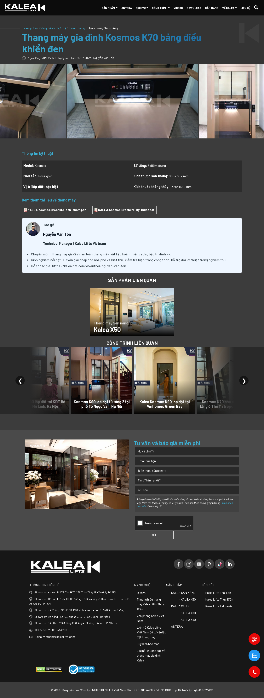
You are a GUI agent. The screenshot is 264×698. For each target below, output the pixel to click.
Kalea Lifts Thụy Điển (219, 599)
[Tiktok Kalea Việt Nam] (219, 564)
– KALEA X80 (187, 613)
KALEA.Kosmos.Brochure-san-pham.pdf (56, 210)
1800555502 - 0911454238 (50, 630)
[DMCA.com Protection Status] (49, 669)
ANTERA (177, 626)
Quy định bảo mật (148, 644)
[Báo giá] (254, 639)
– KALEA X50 (187, 599)
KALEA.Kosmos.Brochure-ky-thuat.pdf (126, 210)
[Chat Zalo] (254, 655)
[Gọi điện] (254, 671)
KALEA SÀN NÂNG (183, 592)
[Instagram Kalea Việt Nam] (189, 564)
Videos (178, 7)
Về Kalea (228, 7)
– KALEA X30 (187, 619)
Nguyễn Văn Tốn (103, 58)
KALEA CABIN (180, 606)
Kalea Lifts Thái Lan (218, 592)
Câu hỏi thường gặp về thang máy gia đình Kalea (151, 655)
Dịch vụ (141, 7)
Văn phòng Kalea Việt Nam (150, 618)
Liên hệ (245, 7)
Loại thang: (93, 28)
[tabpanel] (132, 101)
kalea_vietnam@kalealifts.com (54, 636)
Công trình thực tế (52, 28)
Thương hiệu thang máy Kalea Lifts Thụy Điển (150, 604)
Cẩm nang (211, 7)
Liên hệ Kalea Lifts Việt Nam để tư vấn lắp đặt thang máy (151, 632)
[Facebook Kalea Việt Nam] (178, 564)
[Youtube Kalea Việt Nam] (199, 564)
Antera (126, 7)
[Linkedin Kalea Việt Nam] (230, 564)
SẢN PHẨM (108, 7)
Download (194, 7)
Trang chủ (29, 28)
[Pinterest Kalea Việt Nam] (209, 564)
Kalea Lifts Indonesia (218, 606)
